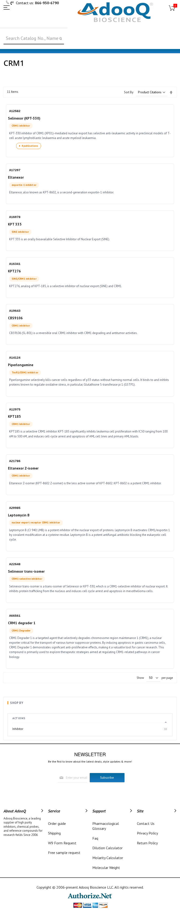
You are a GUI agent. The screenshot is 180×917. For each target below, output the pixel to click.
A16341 (14, 264)
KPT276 (14, 271)
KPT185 (14, 416)
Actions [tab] (18, 718)
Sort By (128, 92)
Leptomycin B (19, 515)
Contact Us (145, 823)
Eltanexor (16, 177)
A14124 (14, 358)
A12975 (14, 409)
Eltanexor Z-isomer (23, 468)
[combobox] (34, 38)
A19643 (14, 311)
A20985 (14, 508)
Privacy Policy (147, 833)
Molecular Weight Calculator (106, 870)
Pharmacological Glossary (105, 826)
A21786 (14, 461)
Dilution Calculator (107, 848)
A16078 (14, 217)
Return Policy (147, 843)
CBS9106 (15, 318)
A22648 (14, 564)
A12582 (14, 111)
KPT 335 (15, 224)
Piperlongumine (20, 365)
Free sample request (64, 852)
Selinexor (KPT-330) (24, 118)
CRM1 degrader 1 (21, 623)
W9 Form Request (62, 843)
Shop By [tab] (16, 703)
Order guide (57, 823)
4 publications (29, 145)
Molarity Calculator (107, 857)
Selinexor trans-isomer (26, 571)
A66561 (14, 616)
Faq (95, 838)
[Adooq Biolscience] (115, 12)
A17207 (14, 170)
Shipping (54, 833)
